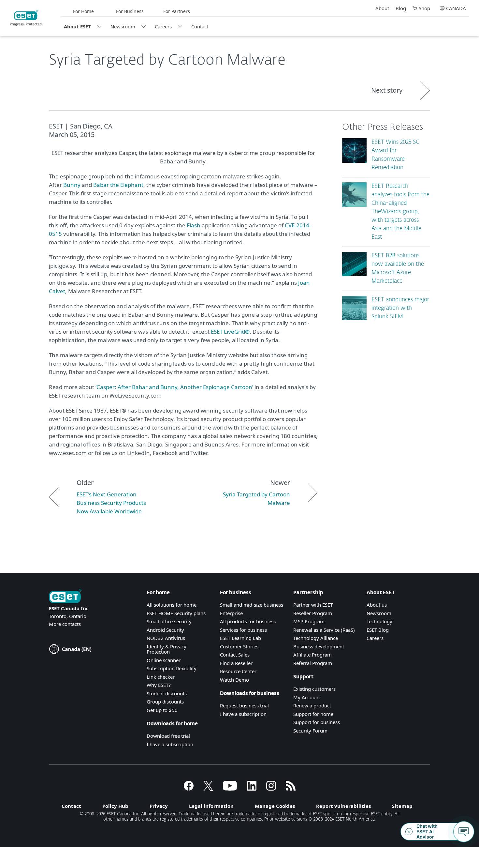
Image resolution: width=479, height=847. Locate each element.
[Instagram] (271, 788)
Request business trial (244, 705)
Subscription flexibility (171, 668)
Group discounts (165, 701)
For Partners (176, 11)
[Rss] (290, 788)
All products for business (248, 621)
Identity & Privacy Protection (166, 649)
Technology (379, 621)
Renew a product (312, 705)
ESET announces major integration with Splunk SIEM (400, 308)
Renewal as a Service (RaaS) (324, 630)
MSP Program (309, 621)
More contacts (65, 624)
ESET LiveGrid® (230, 331)
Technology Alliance (315, 638)
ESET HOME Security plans (176, 613)
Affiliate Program (312, 654)
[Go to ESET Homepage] (26, 18)
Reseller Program (312, 613)
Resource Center (238, 671)
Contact (199, 26)
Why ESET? (159, 685)
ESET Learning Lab (240, 638)
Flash (193, 225)
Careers (163, 26)
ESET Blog (378, 630)
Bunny (71, 185)
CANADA (456, 8)
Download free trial (168, 736)
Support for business (316, 722)
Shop (424, 8)
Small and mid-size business (251, 604)
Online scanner (164, 660)
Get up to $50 (162, 710)
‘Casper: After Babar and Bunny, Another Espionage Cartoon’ (174, 387)
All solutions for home (171, 604)
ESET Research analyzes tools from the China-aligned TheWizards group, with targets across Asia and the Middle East (400, 212)
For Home (83, 11)
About (382, 8)
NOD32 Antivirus (166, 638)
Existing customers (314, 689)
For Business (130, 11)
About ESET (77, 26)
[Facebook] (188, 788)
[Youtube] (230, 788)
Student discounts (167, 693)
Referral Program (312, 663)
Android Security (165, 630)
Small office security (169, 621)
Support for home (313, 714)
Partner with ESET (313, 604)
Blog (401, 8)
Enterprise (231, 613)
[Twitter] (208, 788)
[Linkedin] (251, 788)
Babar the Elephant (118, 185)
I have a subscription (170, 744)
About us (377, 604)
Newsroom (122, 26)
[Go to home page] (65, 596)
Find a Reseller (236, 663)
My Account (306, 697)
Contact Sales (235, 654)
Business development (318, 646)
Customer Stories (239, 646)
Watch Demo (234, 679)
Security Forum (310, 730)
